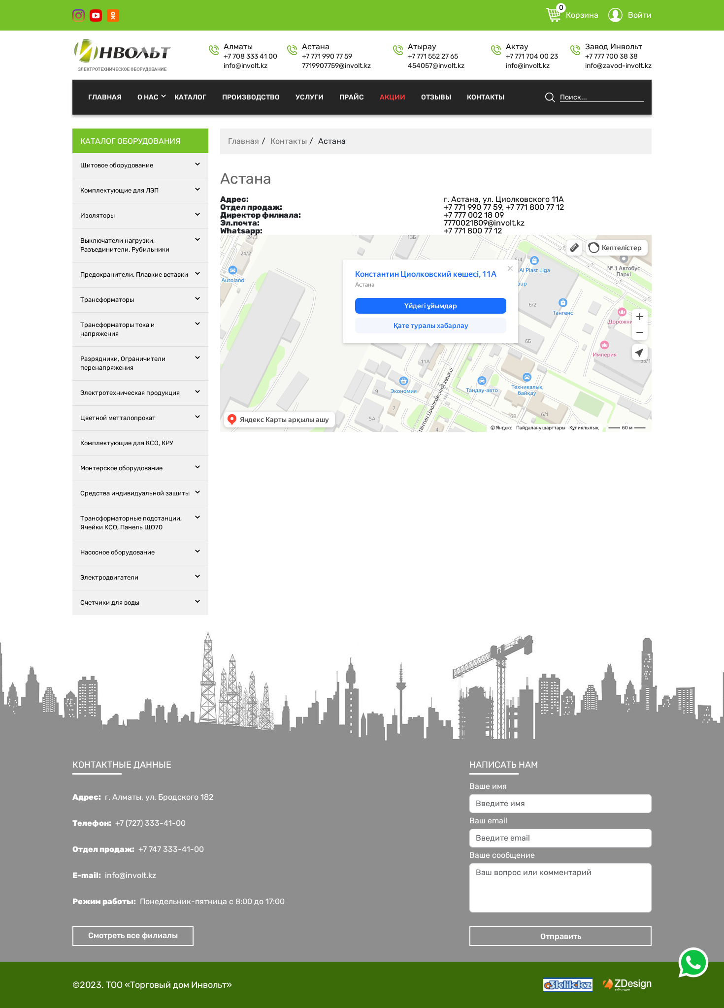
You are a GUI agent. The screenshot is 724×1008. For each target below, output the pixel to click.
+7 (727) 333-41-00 (150, 823)
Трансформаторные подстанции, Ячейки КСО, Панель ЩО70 (131, 523)
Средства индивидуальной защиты (135, 493)
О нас (148, 97)
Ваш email (488, 821)
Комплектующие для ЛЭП (119, 190)
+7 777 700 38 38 (611, 56)
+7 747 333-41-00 (171, 849)
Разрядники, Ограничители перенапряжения (122, 363)
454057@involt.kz (436, 66)
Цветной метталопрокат (118, 418)
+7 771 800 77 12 (535, 207)
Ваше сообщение (502, 855)
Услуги (310, 97)
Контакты (485, 97)
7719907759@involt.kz (336, 66)
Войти (640, 15)
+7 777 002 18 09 (474, 215)
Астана (315, 47)
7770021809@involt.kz (484, 223)
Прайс (351, 97)
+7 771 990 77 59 (327, 56)
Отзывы (436, 97)
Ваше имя (488, 786)
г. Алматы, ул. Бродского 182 (159, 797)
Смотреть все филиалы (133, 935)
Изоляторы (97, 215)
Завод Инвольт (613, 47)
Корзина (578, 14)
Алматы (238, 47)
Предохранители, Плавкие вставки (134, 274)
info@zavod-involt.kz (618, 66)
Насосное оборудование (117, 552)
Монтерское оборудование (121, 468)
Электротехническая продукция (130, 392)
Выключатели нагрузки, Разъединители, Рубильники (124, 245)
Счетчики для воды (109, 602)
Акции (392, 97)
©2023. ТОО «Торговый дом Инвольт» (152, 984)
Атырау (422, 47)
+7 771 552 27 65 (433, 56)
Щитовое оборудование (116, 165)
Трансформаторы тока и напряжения (117, 329)
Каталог (190, 97)
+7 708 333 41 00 (250, 56)
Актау (517, 47)
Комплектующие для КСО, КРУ (126, 443)
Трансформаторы (107, 299)
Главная (105, 97)
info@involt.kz (245, 66)
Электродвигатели (109, 577)
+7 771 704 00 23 (532, 56)
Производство (251, 97)
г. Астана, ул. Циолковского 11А (504, 199)
